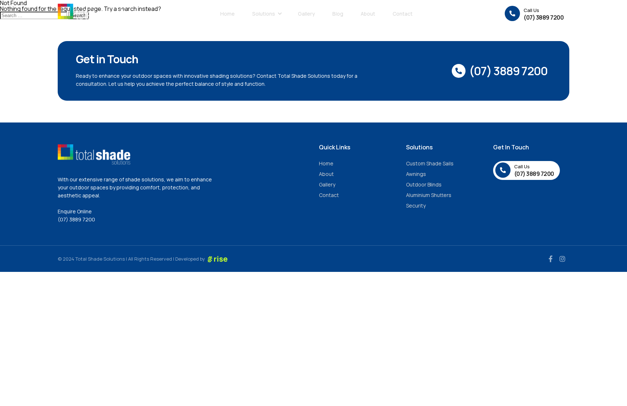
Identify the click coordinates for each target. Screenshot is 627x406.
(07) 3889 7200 (76, 219)
